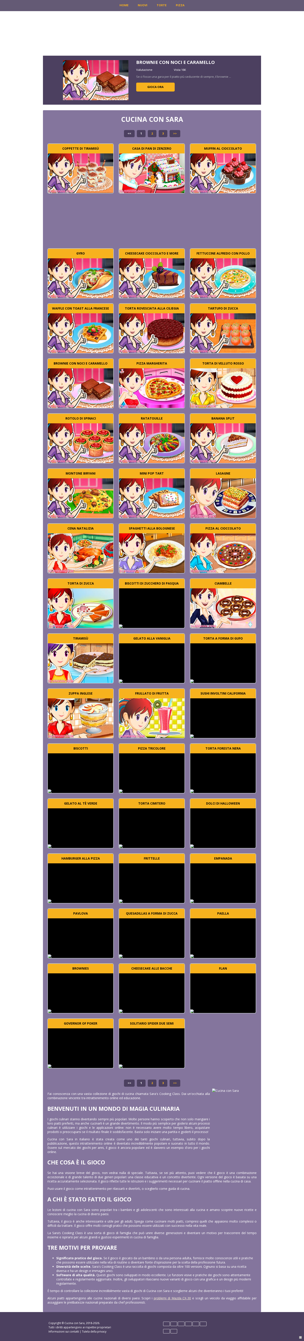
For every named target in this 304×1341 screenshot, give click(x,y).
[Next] (253, 80)
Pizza (180, 5)
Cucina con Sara (75, 1323)
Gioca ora (155, 87)
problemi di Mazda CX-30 (172, 1298)
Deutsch (166, 1324)
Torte (161, 5)
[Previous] (51, 80)
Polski (203, 1324)
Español (181, 1324)
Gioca (80, 173)
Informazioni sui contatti (64, 1331)
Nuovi (142, 5)
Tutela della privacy (94, 1331)
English (173, 1324)
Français (188, 1324)
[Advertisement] (152, 223)
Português (166, 1331)
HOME (124, 5)
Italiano (196, 1324)
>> (175, 133)
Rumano (173, 1331)
